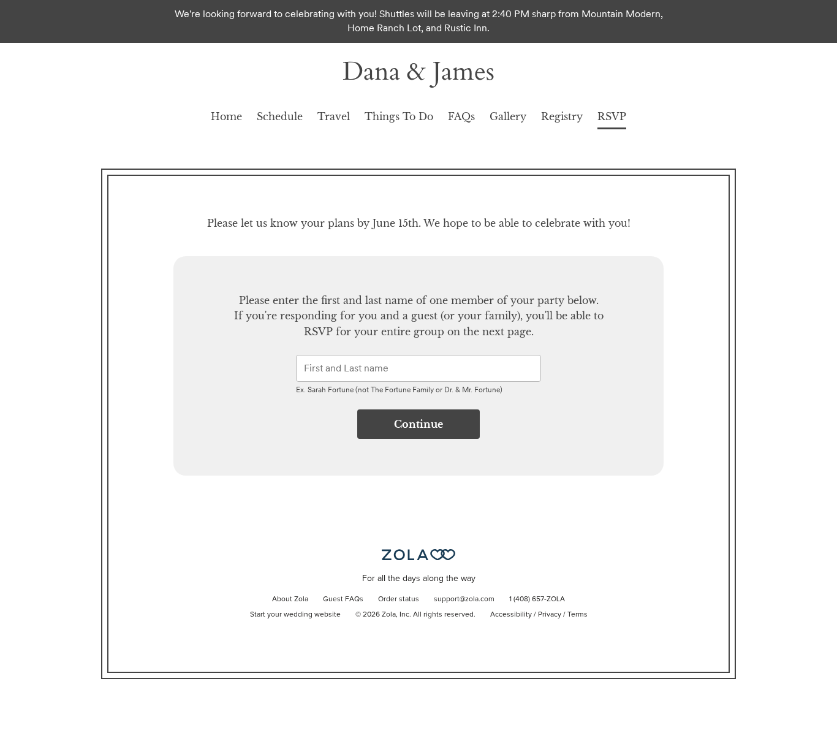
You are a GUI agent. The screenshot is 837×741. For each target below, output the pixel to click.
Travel (333, 116)
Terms (577, 614)
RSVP (611, 116)
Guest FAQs (343, 599)
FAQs (461, 116)
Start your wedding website (295, 614)
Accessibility (511, 614)
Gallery (508, 116)
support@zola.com (464, 599)
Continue (418, 424)
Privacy (549, 614)
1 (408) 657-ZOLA (537, 599)
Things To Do (399, 116)
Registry (562, 116)
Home (226, 116)
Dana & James (418, 71)
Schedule (280, 116)
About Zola (290, 599)
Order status (398, 599)
